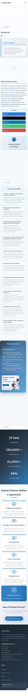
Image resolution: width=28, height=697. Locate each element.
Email (6, 130)
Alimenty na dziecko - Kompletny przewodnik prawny (13, 368)
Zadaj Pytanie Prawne (15, 618)
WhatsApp (7, 126)
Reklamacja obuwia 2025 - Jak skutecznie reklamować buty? (12, 364)
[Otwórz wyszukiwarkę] (18, 2)
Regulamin (3, 669)
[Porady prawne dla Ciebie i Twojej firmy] (10, 389)
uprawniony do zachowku (9, 90)
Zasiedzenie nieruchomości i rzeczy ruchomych (14, 360)
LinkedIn (7, 122)
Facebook (7, 114)
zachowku (12, 92)
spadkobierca (13, 85)
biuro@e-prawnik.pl (6, 680)
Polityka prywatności (6, 672)
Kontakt (3, 676)
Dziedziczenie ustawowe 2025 (13, 356)
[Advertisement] (14, 17)
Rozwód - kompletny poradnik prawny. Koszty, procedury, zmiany (14, 353)
